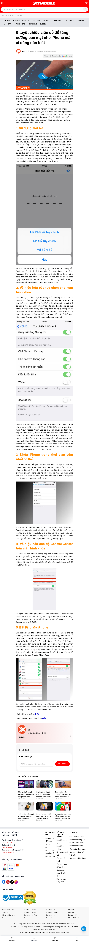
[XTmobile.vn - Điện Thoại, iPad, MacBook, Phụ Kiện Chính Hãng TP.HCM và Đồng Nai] (44, 3)
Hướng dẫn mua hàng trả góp (61, 873)
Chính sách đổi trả (76, 846)
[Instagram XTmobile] (16, 882)
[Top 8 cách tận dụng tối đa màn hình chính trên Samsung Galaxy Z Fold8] (63, 784)
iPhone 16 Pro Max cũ (75, 918)
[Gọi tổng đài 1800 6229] (2, 3)
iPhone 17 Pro (50, 909)
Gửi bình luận (62, 764)
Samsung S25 (72, 915)
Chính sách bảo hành (78, 849)
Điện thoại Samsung (8, 915)
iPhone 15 (71, 912)
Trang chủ (4, 15)
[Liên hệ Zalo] (83, 928)
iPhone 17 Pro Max (30, 909)
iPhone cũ (5, 918)
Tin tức (12, 15)
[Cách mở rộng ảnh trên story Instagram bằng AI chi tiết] (26, 784)
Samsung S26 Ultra (30, 915)
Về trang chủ (50, 856)
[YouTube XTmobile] (8, 882)
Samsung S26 (50, 915)
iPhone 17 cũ (28, 918)
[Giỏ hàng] (86, 3)
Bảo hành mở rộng (77, 836)
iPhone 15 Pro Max (52, 912)
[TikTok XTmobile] (12, 882)
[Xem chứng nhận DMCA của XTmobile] (30, 897)
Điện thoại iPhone (8, 909)
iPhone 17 (71, 909)
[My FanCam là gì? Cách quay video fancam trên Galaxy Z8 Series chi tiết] (44, 784)
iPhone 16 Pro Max (30, 912)
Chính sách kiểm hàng (78, 858)
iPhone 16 (5, 912)
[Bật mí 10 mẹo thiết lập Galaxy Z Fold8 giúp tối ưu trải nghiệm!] (44, 806)
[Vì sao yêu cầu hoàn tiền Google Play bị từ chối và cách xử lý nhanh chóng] (63, 806)
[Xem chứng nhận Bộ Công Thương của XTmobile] (12, 897)
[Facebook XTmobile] (3, 882)
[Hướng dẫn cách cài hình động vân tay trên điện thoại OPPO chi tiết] (26, 806)
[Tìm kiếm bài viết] (85, 9)
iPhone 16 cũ (50, 918)
